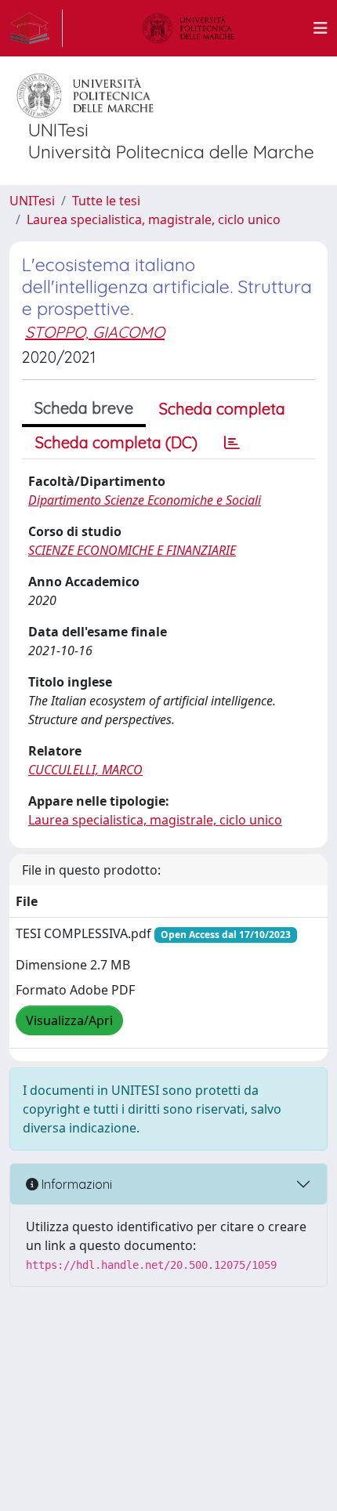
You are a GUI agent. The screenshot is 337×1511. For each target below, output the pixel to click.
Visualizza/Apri (69, 1020)
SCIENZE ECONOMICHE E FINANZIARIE (132, 550)
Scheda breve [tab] (83, 408)
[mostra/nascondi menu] (320, 28)
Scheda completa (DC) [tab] (116, 442)
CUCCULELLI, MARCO (85, 769)
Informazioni (75, 1184)
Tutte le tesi (106, 200)
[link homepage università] (188, 28)
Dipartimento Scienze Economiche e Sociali (144, 500)
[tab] (232, 442)
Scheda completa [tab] (222, 409)
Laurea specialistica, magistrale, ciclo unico (154, 219)
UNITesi (32, 200)
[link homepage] (36, 28)
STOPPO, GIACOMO (95, 332)
